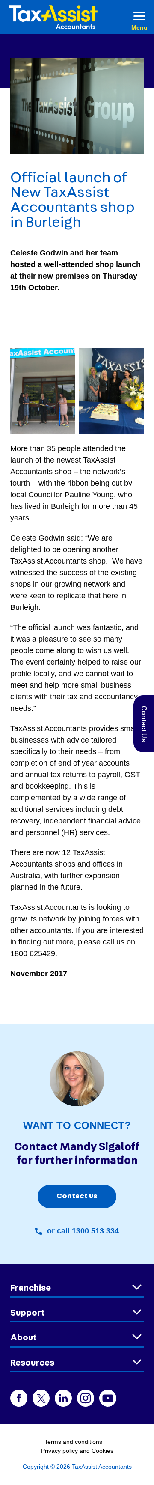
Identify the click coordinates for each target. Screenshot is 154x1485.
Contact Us (144, 724)
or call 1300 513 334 (83, 1231)
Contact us (77, 1196)
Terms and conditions (73, 1441)
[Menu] (139, 17)
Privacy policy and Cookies (77, 1450)
